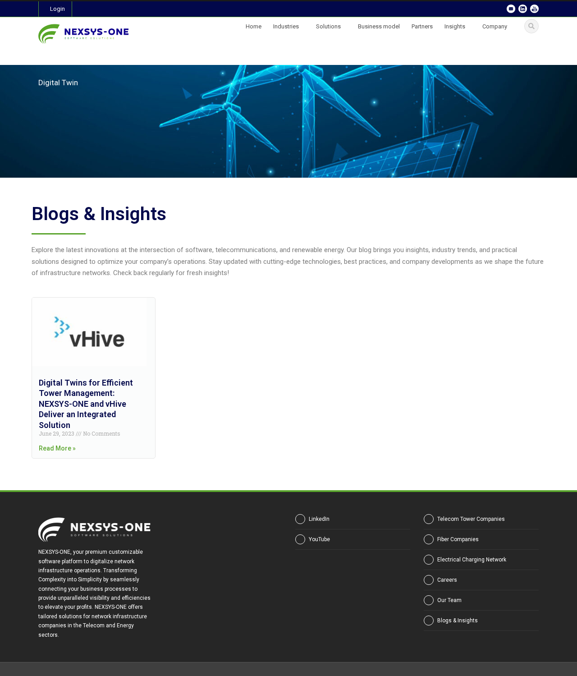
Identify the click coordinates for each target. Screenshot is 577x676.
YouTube (319, 539)
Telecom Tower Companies (471, 519)
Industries (286, 26)
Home (253, 26)
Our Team (449, 600)
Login (57, 8)
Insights (454, 26)
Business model (379, 26)
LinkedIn (319, 519)
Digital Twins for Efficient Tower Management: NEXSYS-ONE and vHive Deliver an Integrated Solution (86, 404)
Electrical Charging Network (471, 559)
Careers (447, 580)
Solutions (328, 26)
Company (494, 26)
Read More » (57, 448)
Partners (422, 26)
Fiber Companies (458, 539)
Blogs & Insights (457, 620)
